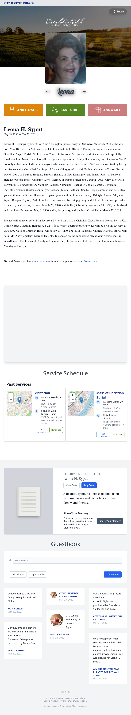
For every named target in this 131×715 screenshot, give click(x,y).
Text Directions (41, 430)
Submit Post (112, 574)
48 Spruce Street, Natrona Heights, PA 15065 (113, 425)
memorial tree (42, 261)
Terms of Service (74, 701)
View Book (71, 485)
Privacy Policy (56, 701)
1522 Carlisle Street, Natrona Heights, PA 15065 (52, 420)
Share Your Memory (110, 520)
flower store (90, 261)
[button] (19, 400)
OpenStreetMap (69, 706)
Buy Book (89, 485)
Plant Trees (56, 430)
